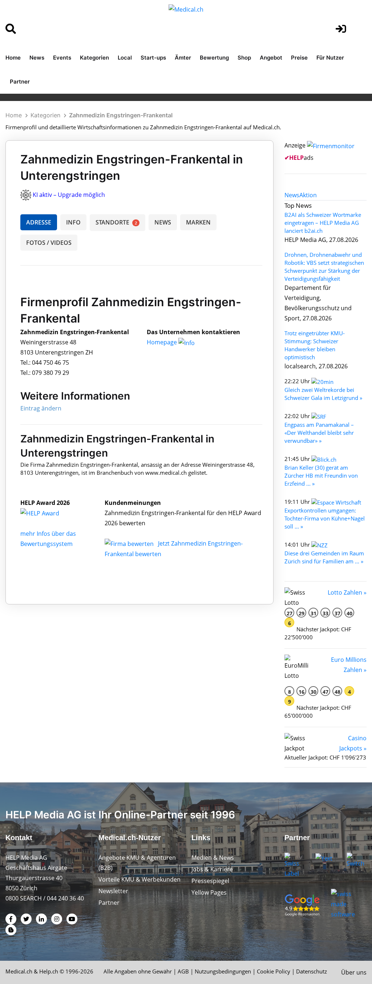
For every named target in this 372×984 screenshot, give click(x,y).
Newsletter (113, 891)
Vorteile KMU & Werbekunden (139, 879)
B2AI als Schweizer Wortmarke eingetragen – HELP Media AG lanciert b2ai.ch (322, 222)
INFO (73, 222)
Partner (20, 81)
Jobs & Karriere (212, 869)
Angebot (271, 57)
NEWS (162, 222)
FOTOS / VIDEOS (49, 243)
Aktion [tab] (308, 195)
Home (13, 57)
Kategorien (94, 57)
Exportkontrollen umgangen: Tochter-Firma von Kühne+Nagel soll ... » (324, 518)
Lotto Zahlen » (347, 592)
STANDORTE (116, 222)
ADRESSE (38, 222)
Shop (244, 57)
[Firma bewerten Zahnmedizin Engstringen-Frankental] (130, 543)
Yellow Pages (209, 892)
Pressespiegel (210, 881)
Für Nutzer (330, 57)
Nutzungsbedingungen (223, 971)
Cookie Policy (273, 971)
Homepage (162, 342)
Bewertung (214, 57)
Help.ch (48, 971)
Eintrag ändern (40, 408)
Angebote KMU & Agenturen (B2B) (137, 863)
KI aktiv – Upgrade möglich (69, 195)
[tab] (291, 195)
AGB (183, 971)
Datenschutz (311, 971)
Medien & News (212, 858)
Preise (299, 57)
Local (125, 57)
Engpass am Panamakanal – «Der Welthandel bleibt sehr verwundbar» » (319, 432)
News (36, 57)
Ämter (183, 57)
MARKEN (198, 222)
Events (62, 57)
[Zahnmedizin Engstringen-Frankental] (47, 513)
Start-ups (153, 57)
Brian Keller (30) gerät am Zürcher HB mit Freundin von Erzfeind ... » (321, 475)
